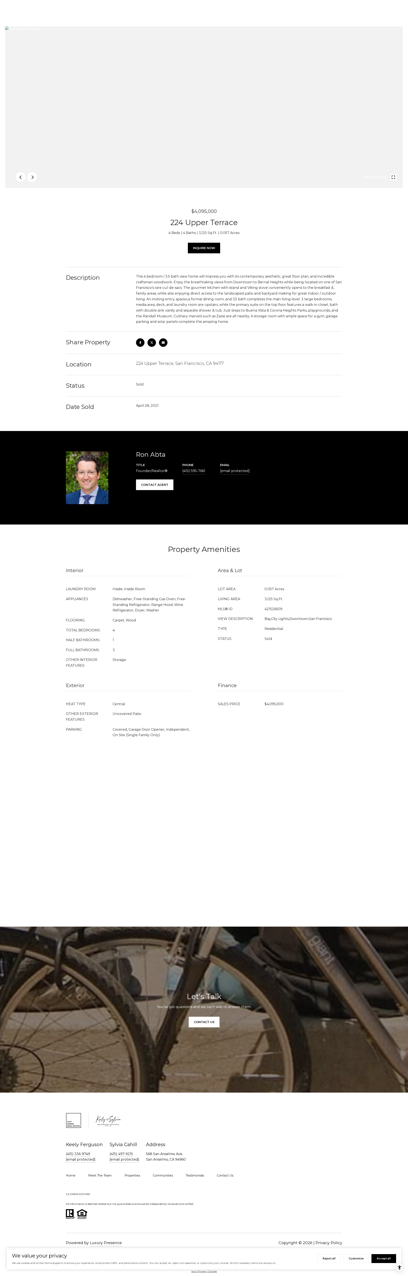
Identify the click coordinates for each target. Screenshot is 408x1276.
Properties (132, 1175)
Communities (163, 1175)
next (32, 177)
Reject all (329, 1258)
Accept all (384, 1258)
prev (21, 177)
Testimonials (195, 1175)
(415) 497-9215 (121, 1154)
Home (70, 1175)
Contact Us (204, 1022)
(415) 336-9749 (78, 1154)
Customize (356, 1258)
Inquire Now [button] (204, 248)
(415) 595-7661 (193, 471)
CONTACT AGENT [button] (154, 485)
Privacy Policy (329, 1243)
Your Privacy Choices (204, 1271)
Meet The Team (100, 1175)
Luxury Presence (106, 1243)
